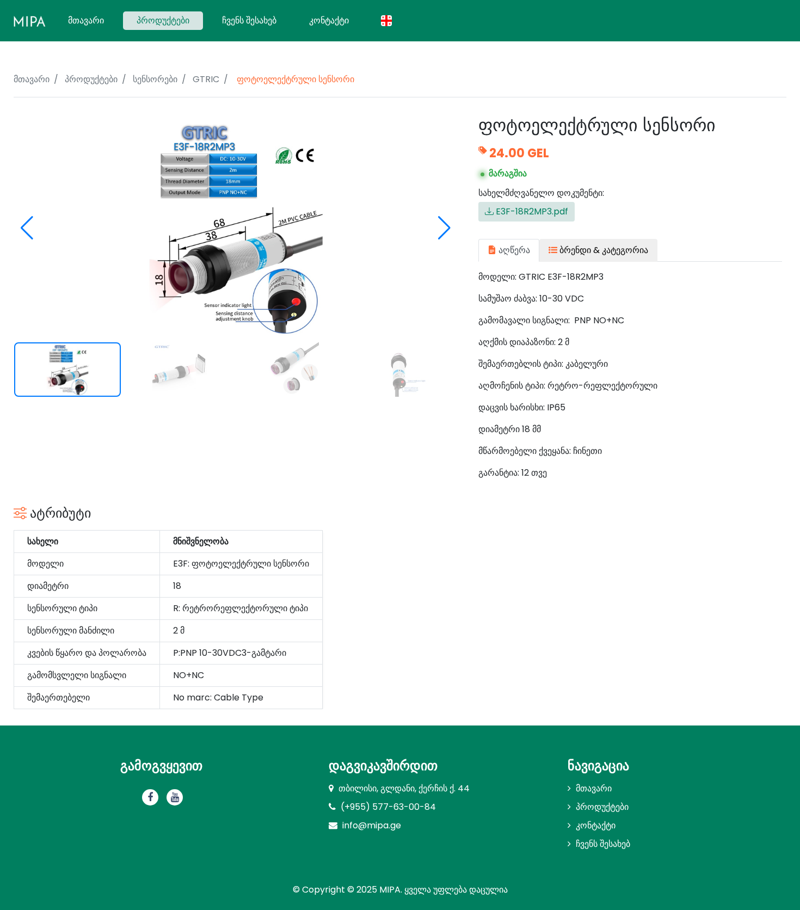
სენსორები (155, 79)
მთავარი (93, 20)
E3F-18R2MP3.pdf (531, 211)
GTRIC (206, 79)
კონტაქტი (329, 20)
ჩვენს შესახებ (249, 20)
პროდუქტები (163, 20)
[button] (444, 228)
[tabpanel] (630, 374)
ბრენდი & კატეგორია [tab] (602, 250)
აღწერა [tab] (513, 250)
